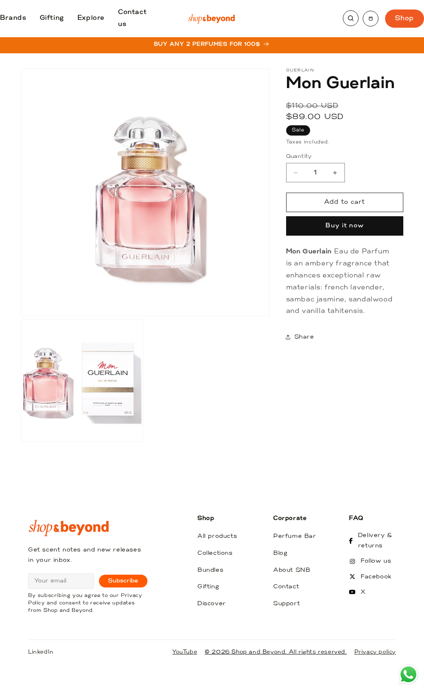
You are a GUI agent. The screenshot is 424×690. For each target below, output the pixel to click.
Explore (91, 18)
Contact (286, 587)
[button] (370, 18)
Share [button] (304, 337)
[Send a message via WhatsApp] (408, 674)
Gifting (52, 18)
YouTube (184, 652)
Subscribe (123, 581)
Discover (212, 604)
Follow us (376, 561)
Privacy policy (375, 652)
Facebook (376, 577)
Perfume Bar (294, 536)
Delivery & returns (375, 540)
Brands (13, 18)
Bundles (210, 570)
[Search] (351, 18)
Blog (280, 553)
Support (286, 604)
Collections (215, 553)
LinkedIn (41, 652)
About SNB (291, 570)
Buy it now (344, 226)
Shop (404, 18)
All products (217, 536)
